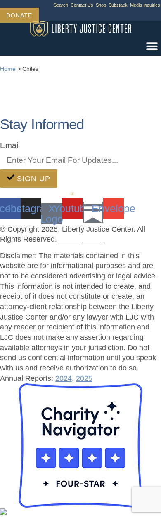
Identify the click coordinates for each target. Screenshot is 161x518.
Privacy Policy (82, 239)
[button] (151, 46)
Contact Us (82, 4)
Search (61, 4)
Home (8, 68)
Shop (101, 4)
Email (10, 145)
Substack (118, 4)
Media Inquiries (145, 4)
